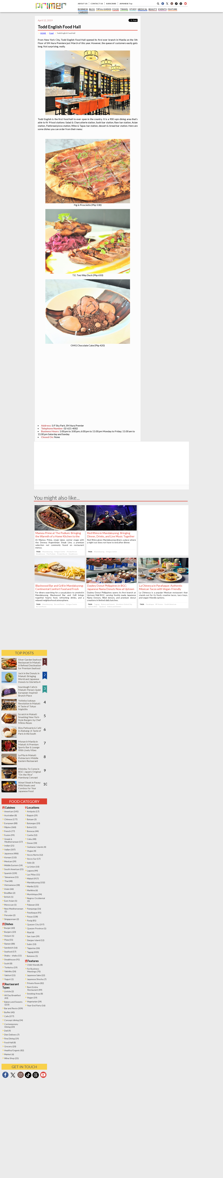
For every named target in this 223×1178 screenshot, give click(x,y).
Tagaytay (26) (33, 948)
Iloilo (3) (30, 862)
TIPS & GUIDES (103, 9)
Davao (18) (32, 843)
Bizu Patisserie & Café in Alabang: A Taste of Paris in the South (29, 730)
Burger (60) (9, 928)
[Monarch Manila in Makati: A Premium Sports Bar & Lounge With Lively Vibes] (9, 750)
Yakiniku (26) (10, 971)
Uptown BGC (92, 606)
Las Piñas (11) (33, 874)
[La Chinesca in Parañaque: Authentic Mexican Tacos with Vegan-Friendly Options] (163, 582)
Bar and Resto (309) (13, 1008)
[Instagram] (171, 3)
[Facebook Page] (162, 3)
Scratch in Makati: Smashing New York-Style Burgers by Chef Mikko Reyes (29, 718)
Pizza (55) (8, 939)
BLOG (92, 9)
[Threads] (35, 1077)
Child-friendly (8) (35, 964)
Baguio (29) (32, 815)
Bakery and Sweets (108, 604)
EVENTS (162, 9)
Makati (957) (33, 878)
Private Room (72, 552)
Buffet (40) (9, 1012)
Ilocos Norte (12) (35, 855)
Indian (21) (9, 845)
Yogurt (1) (9, 979)
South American (170, 604)
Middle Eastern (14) (13, 865)
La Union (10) (33, 866)
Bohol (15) (32, 827)
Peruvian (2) (9, 915)
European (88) (10, 823)
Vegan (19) (32, 997)
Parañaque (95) (34, 912)
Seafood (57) (10, 951)
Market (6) (9, 1054)
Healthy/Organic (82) (14, 1050)
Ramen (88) (9, 943)
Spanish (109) (10, 873)
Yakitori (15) (9, 975)
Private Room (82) (35, 983)
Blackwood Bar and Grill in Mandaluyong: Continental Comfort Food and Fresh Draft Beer (59, 589)
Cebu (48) (31, 839)
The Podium (51, 554)
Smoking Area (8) (35, 993)
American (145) (11, 811)
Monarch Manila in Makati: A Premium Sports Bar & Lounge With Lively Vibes (28, 746)
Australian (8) (10, 815)
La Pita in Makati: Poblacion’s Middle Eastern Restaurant (28, 758)
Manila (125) (32, 886)
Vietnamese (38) (12, 885)
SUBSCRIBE (111, 3)
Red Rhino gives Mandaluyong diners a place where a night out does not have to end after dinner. (111, 541)
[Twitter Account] (167, 3)
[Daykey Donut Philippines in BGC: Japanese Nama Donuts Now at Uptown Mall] (111, 582)
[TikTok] (176, 4)
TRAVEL (124, 9)
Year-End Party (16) (36, 1005)
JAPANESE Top (125, 3)
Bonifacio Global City (124, 604)
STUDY (133, 9)
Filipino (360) (10, 827)
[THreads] (180, 4)
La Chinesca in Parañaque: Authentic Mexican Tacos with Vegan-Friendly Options (160, 589)
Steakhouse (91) (12, 959)
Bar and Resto (59, 604)
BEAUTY (153, 9)
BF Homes (159, 604)
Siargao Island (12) (35, 940)
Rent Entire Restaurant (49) (34, 988)
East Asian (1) (10, 900)
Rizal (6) (30, 932)
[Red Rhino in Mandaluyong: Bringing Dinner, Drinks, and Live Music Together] (111, 529)
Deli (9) (7, 1030)
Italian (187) (9, 849)
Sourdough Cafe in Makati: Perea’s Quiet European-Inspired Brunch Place (29, 691)
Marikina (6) (32, 890)
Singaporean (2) (11, 919)
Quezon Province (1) (36, 928)
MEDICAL (142, 9)
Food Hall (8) (10, 1042)
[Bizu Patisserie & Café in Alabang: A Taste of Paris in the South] (9, 736)
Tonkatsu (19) (10, 967)
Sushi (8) (8, 963)
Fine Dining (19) (11, 1038)
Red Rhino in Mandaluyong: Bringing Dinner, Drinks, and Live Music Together (111, 534)
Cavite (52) (32, 835)
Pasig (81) (31, 920)
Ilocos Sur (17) (34, 858)
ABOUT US (82, 3)
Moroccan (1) (10, 904)
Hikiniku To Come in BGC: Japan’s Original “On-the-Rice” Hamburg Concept (29, 773)
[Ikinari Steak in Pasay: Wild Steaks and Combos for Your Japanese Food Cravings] (9, 791)
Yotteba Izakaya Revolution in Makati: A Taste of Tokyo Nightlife (29, 705)
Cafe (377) (9, 1016)
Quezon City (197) (35, 924)
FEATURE (172, 9)
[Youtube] (185, 3)
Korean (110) (10, 857)
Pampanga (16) (34, 908)
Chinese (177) (10, 819)
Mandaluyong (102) (36, 882)
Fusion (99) (9, 835)
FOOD (115, 9)
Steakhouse (40, 554)
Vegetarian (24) (34, 1001)
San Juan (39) (33, 936)
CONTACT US (97, 3)
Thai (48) (8, 881)
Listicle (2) (9, 991)
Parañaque (150, 604)
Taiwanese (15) (11, 877)
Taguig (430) (33, 952)
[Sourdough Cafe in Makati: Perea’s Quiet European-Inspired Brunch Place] (9, 695)
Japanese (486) (11, 853)
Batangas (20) (33, 823)
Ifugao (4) (31, 851)
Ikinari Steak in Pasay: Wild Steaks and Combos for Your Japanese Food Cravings (29, 788)
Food (51, 33)
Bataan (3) (32, 819)
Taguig (97, 604)
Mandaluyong (47, 552)
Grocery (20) (10, 1046)
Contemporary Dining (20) (11, 1025)
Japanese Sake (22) (36, 975)
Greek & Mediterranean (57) (13, 840)
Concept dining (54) (13, 1020)
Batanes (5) (32, 956)
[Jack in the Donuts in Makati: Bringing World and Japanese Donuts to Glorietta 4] (9, 682)
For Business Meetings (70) (34, 970)
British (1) (8, 897)
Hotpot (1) (9, 936)
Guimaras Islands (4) (36, 847)
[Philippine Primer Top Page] (51, 11)
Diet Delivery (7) (11, 1034)
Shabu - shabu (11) (13, 955)
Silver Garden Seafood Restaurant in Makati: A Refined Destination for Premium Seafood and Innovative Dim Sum (29, 666)
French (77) (9, 831)
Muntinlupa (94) (34, 894)
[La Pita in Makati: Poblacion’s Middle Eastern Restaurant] (9, 764)
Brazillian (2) (9, 893)
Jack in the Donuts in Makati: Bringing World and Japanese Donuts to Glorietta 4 (29, 677)
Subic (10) (31, 944)
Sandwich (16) (10, 947)
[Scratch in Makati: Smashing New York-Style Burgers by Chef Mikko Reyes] (9, 723)
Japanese (102, 606)
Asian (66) (9, 889)
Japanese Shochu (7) (36, 979)
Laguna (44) (32, 870)
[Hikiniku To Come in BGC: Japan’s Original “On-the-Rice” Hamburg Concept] (9, 777)
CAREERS (83, 12)
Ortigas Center (59, 552)
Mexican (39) (10, 861)
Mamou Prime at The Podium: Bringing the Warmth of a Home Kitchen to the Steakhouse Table (58, 536)
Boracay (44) (33, 831)
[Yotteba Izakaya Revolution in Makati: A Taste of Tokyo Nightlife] (9, 709)
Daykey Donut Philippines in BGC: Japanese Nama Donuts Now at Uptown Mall (110, 589)
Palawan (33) (33, 904)
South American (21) (14, 869)
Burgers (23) (10, 932)
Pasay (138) (32, 916)
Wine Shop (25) (11, 1058)
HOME (43, 33)
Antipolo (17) (33, 811)
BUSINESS (83, 9)
